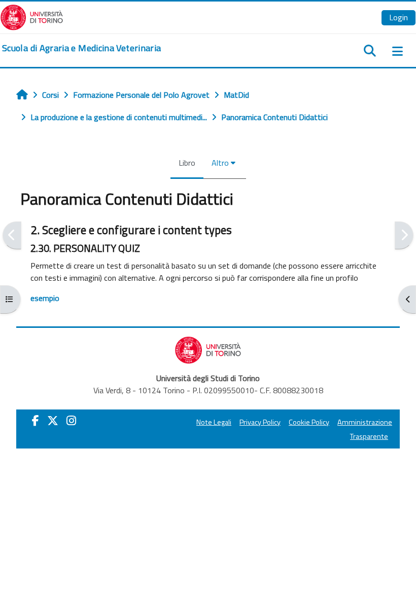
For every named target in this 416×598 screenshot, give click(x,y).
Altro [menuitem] (220, 163)
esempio (44, 298)
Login (398, 17)
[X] (52, 420)
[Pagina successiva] (404, 235)
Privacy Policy (260, 422)
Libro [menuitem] (187, 163)
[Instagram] (71, 420)
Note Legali (213, 422)
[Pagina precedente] (12, 235)
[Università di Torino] (31, 16)
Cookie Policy (309, 422)
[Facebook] (35, 420)
